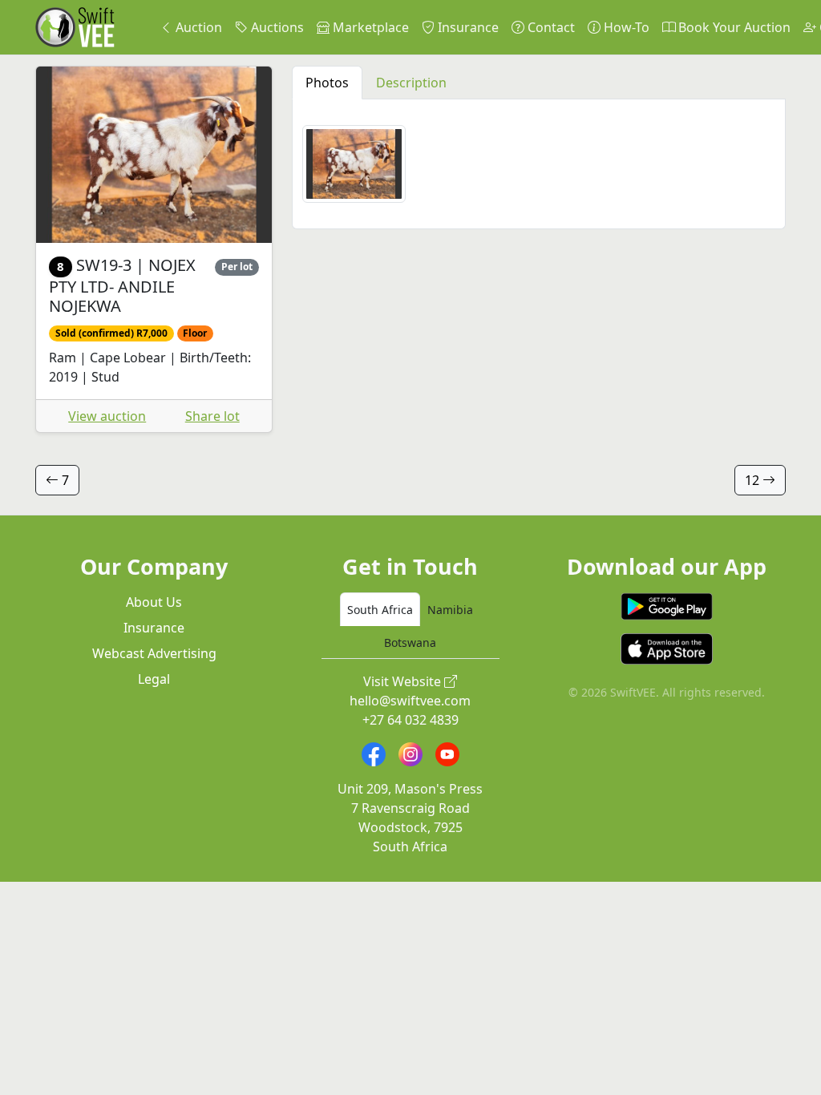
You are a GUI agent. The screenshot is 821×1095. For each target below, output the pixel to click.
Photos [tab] (327, 82)
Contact (549, 27)
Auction (197, 27)
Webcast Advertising (154, 653)
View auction (107, 416)
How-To (625, 27)
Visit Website (403, 681)
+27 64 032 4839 (410, 720)
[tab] (380, 609)
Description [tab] (411, 82)
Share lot (212, 416)
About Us (154, 602)
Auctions (276, 27)
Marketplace (369, 27)
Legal (154, 679)
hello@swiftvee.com (410, 700)
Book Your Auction (733, 27)
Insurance (467, 27)
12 (753, 480)
